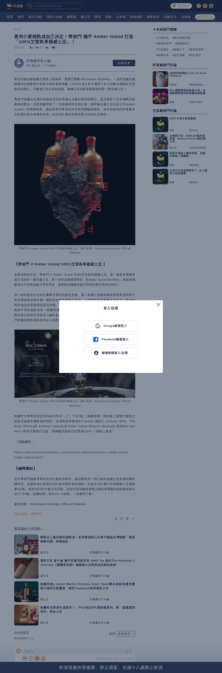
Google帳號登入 (115, 325)
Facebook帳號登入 (115, 339)
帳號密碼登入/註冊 (115, 353)
